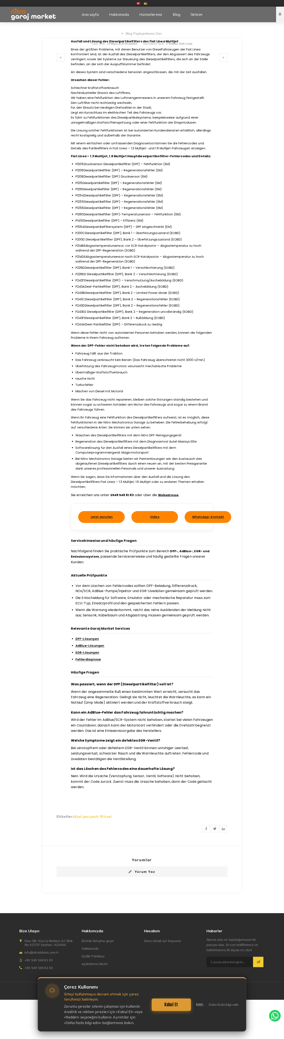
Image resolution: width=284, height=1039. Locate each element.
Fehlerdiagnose (88, 659)
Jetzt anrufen (101, 517)
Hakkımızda (90, 949)
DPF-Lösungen (87, 639)
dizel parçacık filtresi (92, 816)
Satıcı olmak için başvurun (162, 941)
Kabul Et (171, 1004)
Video (154, 517)
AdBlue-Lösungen (89, 646)
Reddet (199, 1004)
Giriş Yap (283, 10)
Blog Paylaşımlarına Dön (144, 34)
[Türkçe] (138, 3)
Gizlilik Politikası (93, 956)
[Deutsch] (145, 3)
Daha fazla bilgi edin (223, 1005)
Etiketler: (65, 816)
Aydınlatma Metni (94, 964)
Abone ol (258, 962)
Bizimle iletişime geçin (97, 941)
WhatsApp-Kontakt (208, 517)
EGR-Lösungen (87, 652)
